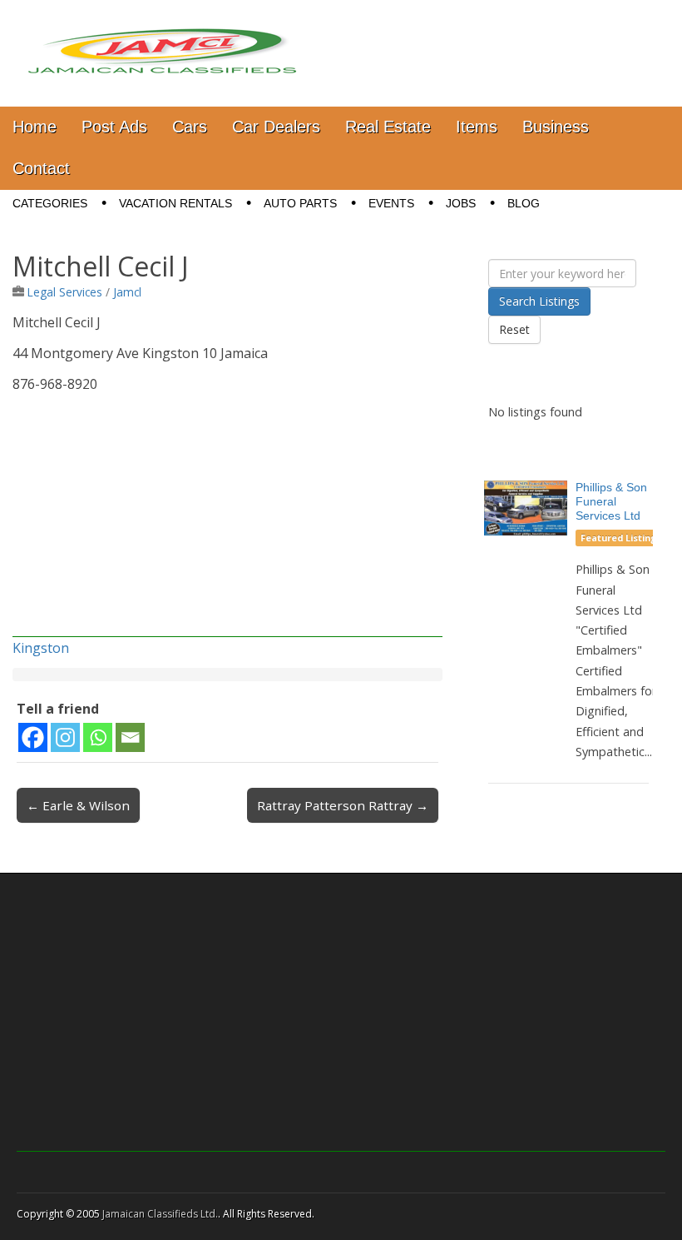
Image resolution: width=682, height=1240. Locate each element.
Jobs (461, 203)
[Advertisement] (227, 520)
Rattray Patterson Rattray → (342, 805)
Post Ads (114, 126)
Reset (514, 329)
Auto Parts (300, 203)
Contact (41, 168)
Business (555, 126)
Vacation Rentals (175, 203)
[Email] (130, 737)
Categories (49, 203)
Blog (523, 203)
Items (476, 126)
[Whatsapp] (97, 737)
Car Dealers (276, 126)
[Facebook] (32, 737)
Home (34, 126)
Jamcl (127, 292)
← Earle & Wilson (78, 805)
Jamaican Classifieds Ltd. (160, 1214)
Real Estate (388, 126)
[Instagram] (65, 737)
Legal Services (64, 292)
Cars (189, 126)
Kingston (40, 648)
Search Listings (539, 301)
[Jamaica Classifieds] (162, 41)
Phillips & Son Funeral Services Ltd (611, 501)
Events (391, 203)
